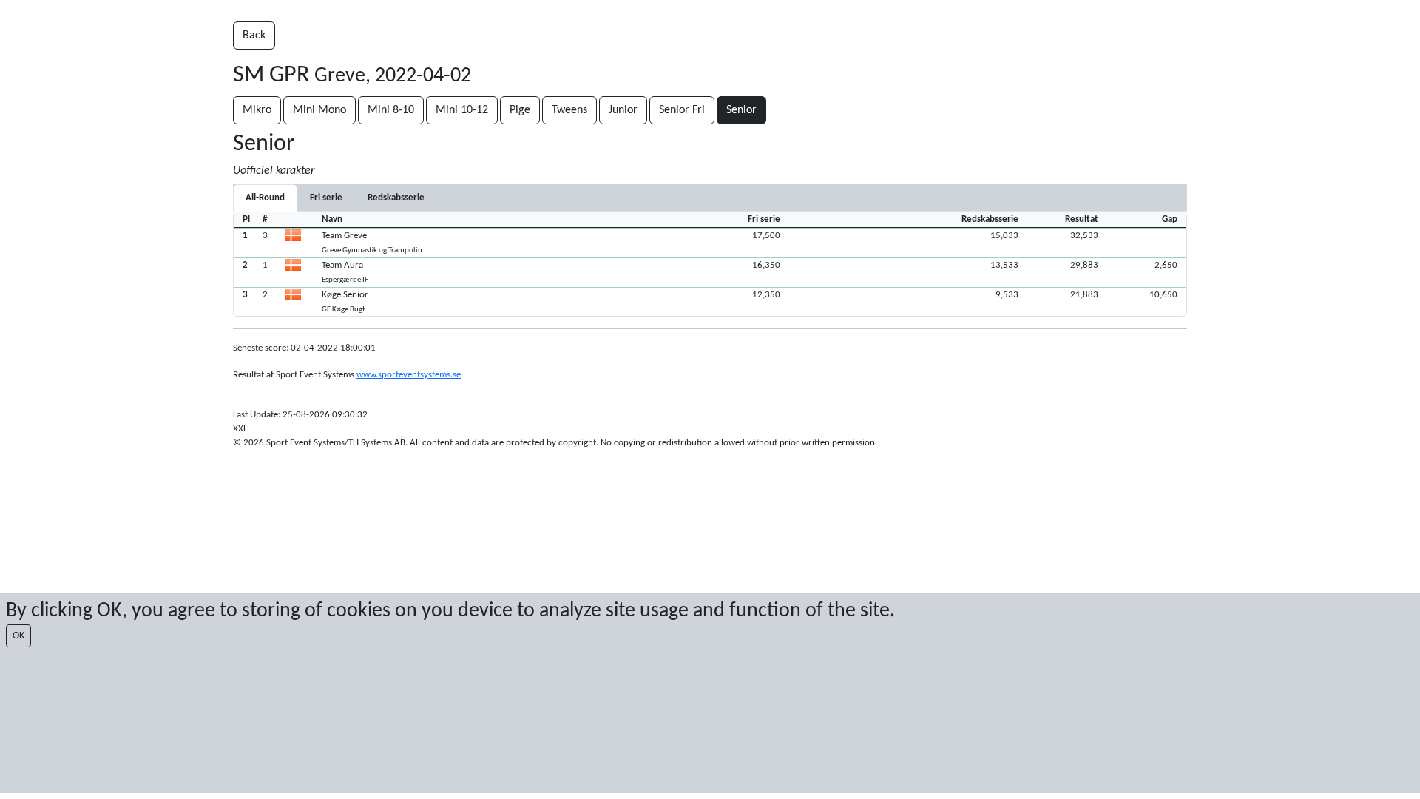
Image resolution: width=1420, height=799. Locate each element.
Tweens (569, 110)
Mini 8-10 (391, 110)
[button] (710, 242)
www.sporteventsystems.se (408, 375)
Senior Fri (682, 110)
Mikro (257, 110)
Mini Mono (319, 110)
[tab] (326, 198)
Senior (741, 110)
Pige (520, 110)
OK (18, 635)
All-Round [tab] (265, 198)
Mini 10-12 (462, 110)
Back (254, 35)
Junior (623, 110)
